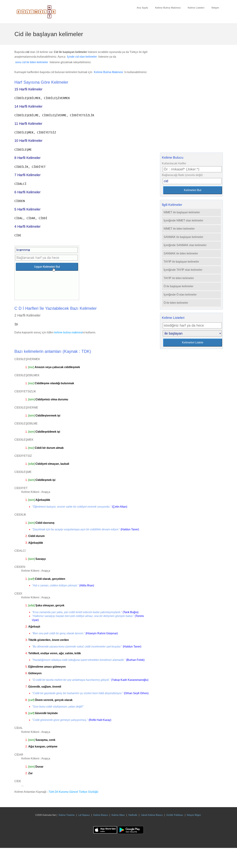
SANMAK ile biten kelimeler (181, 253)
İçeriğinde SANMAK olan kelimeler (185, 245)
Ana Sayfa (142, 7)
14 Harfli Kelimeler (28, 106)
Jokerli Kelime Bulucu (152, 815)
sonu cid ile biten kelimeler (31, 62)
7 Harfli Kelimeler (27, 175)
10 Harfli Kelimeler (28, 140)
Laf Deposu (84, 815)
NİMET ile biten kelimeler (179, 228)
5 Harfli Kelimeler (27, 209)
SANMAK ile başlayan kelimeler (183, 236)
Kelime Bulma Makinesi (168, 7)
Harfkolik (132, 815)
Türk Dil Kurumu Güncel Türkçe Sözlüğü (73, 791)
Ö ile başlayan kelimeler (178, 286)
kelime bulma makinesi (68, 332)
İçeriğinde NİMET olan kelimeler (183, 220)
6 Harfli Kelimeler (27, 192)
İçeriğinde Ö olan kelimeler (180, 294)
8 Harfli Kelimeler (27, 158)
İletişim (215, 7)
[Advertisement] (191, 100)
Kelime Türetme (67, 815)
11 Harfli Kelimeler (28, 123)
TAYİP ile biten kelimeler (179, 278)
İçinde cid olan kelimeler (82, 56)
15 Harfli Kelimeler (28, 89)
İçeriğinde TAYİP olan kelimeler (183, 269)
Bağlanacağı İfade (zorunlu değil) (182, 175)
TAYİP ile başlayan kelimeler (181, 261)
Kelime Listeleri (196, 7)
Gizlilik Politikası (174, 815)
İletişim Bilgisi (194, 815)
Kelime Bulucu (100, 815)
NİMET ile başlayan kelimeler (182, 212)
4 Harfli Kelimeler (27, 226)
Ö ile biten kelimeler (176, 302)
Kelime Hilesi (118, 815)
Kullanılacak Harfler (174, 163)
